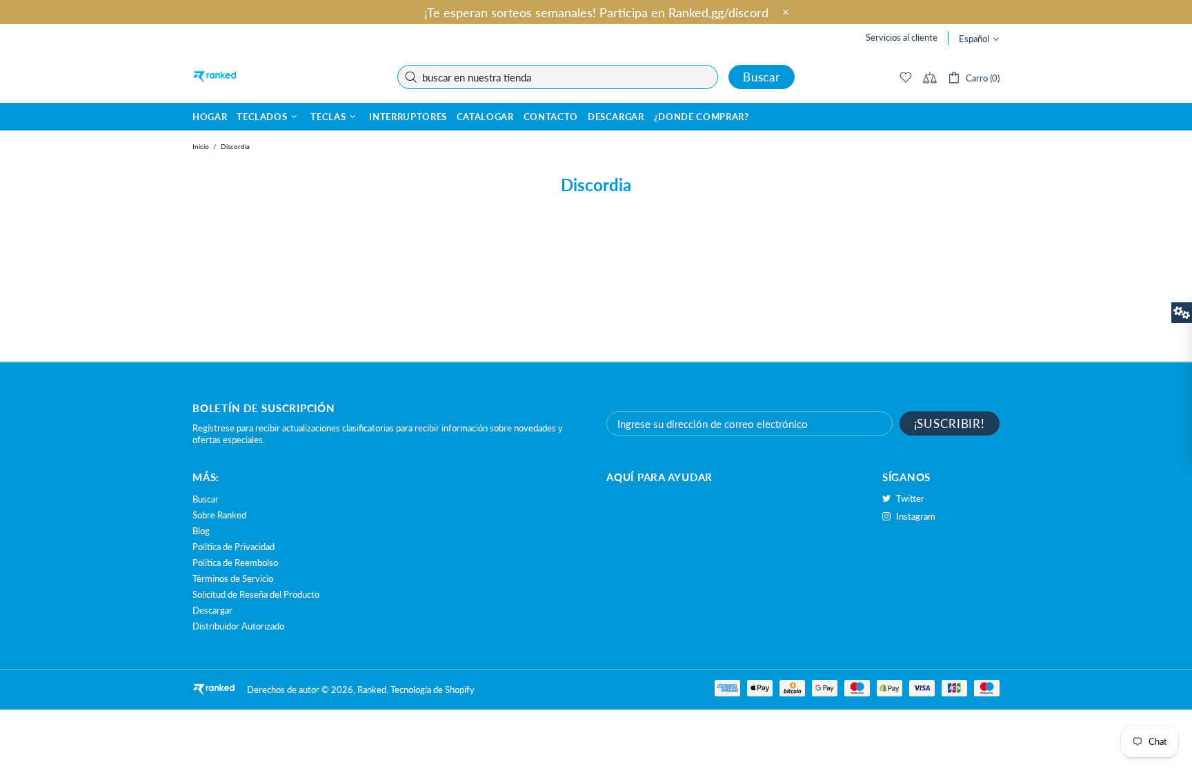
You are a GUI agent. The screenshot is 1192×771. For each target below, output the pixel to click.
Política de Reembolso (235, 562)
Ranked (214, 76)
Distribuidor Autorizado (238, 626)
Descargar (212, 610)
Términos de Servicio (232, 578)
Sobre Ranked (219, 514)
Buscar (761, 77)
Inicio (200, 146)
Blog (201, 530)
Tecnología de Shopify (432, 689)
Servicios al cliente (901, 37)
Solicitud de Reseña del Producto (255, 594)
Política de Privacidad (233, 546)
